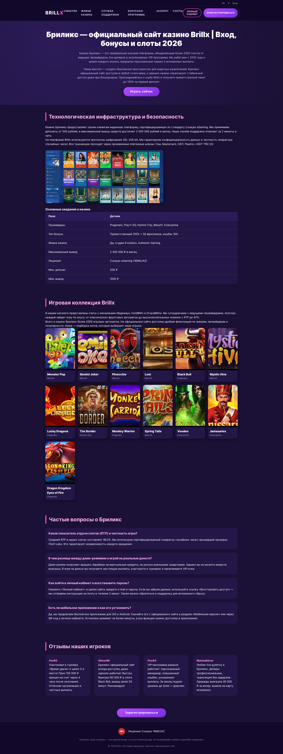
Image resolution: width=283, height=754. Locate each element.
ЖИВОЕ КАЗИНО (86, 13)
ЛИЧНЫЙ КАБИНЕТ (192, 12)
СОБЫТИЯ (70, 11)
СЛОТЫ (178, 11)
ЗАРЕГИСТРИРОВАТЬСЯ (221, 12)
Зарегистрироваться (141, 712)
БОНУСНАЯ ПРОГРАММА (136, 13)
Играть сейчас (141, 91)
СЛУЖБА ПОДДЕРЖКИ (110, 13)
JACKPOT (162, 11)
